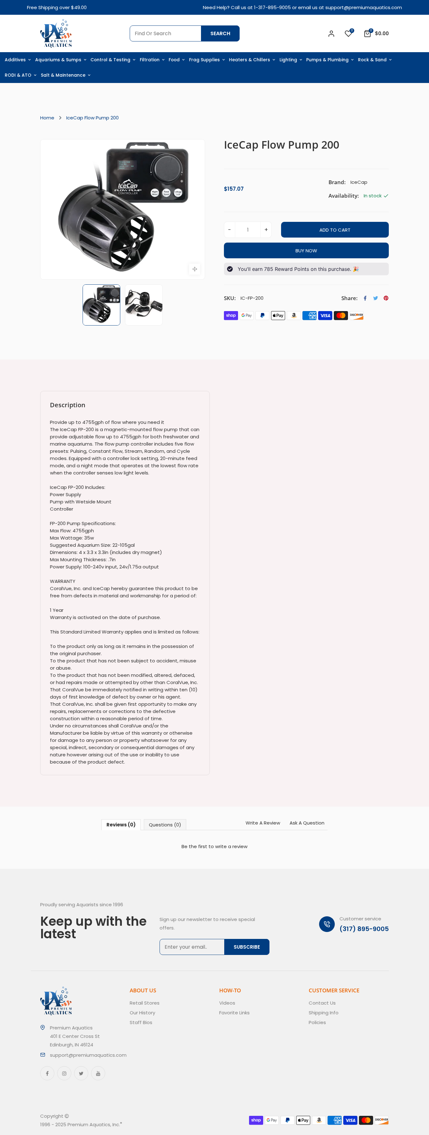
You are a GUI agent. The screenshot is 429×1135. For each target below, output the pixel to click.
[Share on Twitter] (375, 298)
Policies (317, 1022)
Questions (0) (165, 824)
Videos (227, 1003)
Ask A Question (307, 823)
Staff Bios (141, 1022)
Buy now (306, 250)
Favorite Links (234, 1012)
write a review (231, 846)
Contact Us (322, 1003)
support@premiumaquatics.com (363, 7)
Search (220, 33)
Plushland (151, 1124)
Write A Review (263, 823)
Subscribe (247, 947)
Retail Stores (145, 1003)
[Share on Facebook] (365, 298)
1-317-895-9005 (272, 7)
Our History (142, 1012)
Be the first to (214, 846)
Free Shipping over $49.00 (57, 7)
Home (47, 117)
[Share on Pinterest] (386, 298)
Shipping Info (324, 1012)
